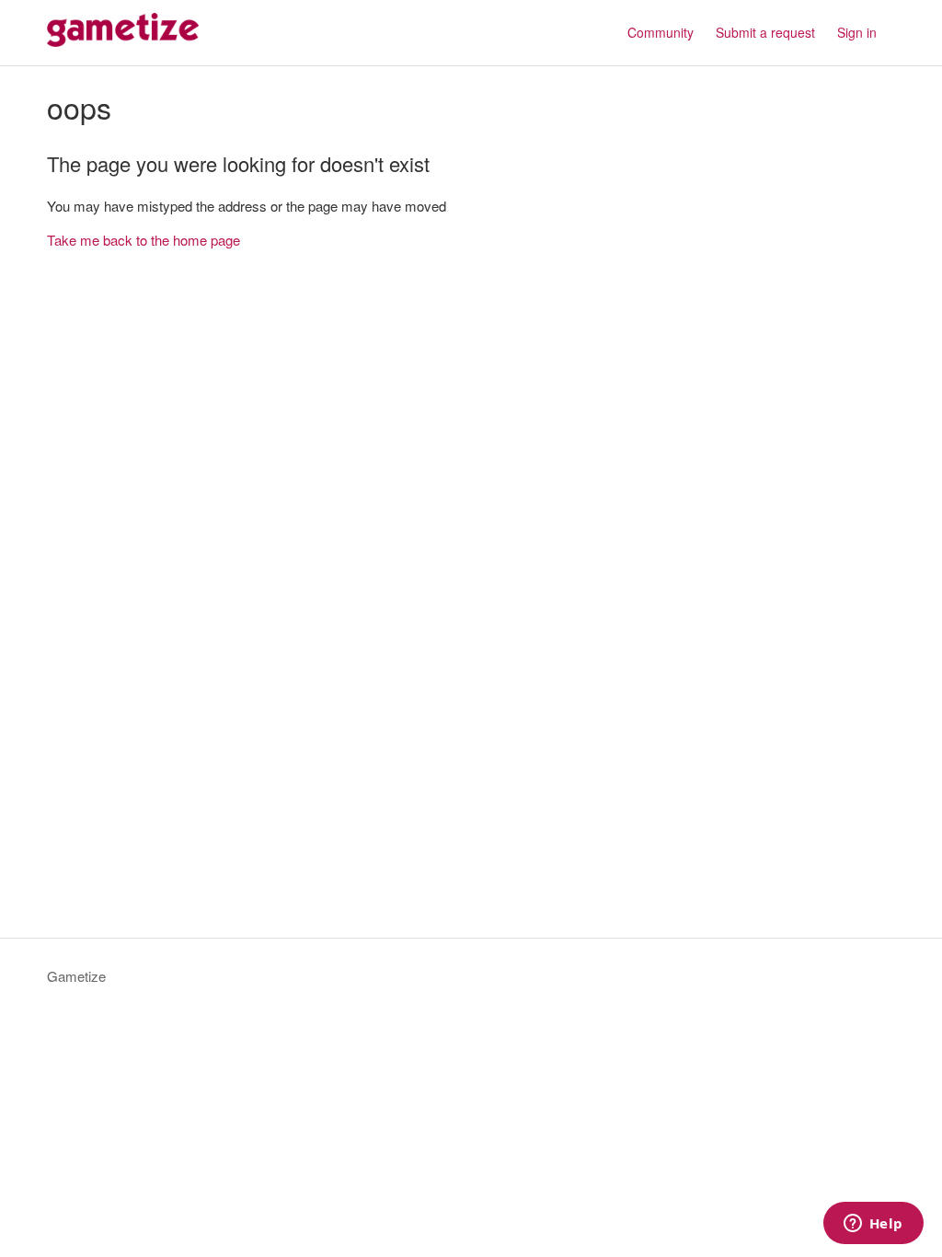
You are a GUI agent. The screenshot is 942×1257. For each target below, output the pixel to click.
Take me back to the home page (143, 239)
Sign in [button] (857, 32)
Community (660, 32)
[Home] (122, 41)
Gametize (76, 976)
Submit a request (765, 32)
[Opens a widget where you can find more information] (873, 1225)
